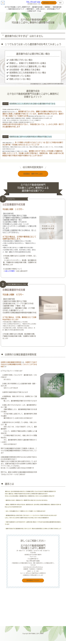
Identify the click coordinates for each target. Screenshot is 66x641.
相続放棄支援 (57, 7)
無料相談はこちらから (48, 2)
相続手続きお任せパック (16, 9)
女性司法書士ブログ (53, 9)
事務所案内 (30, 9)
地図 (60, 2)
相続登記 (47, 7)
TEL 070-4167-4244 (33, 2)
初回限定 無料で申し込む (33, 174)
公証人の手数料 (10, 271)
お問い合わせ (40, 9)
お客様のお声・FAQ (34, 11)
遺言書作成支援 (37, 7)
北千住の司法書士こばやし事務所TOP (17, 7)
